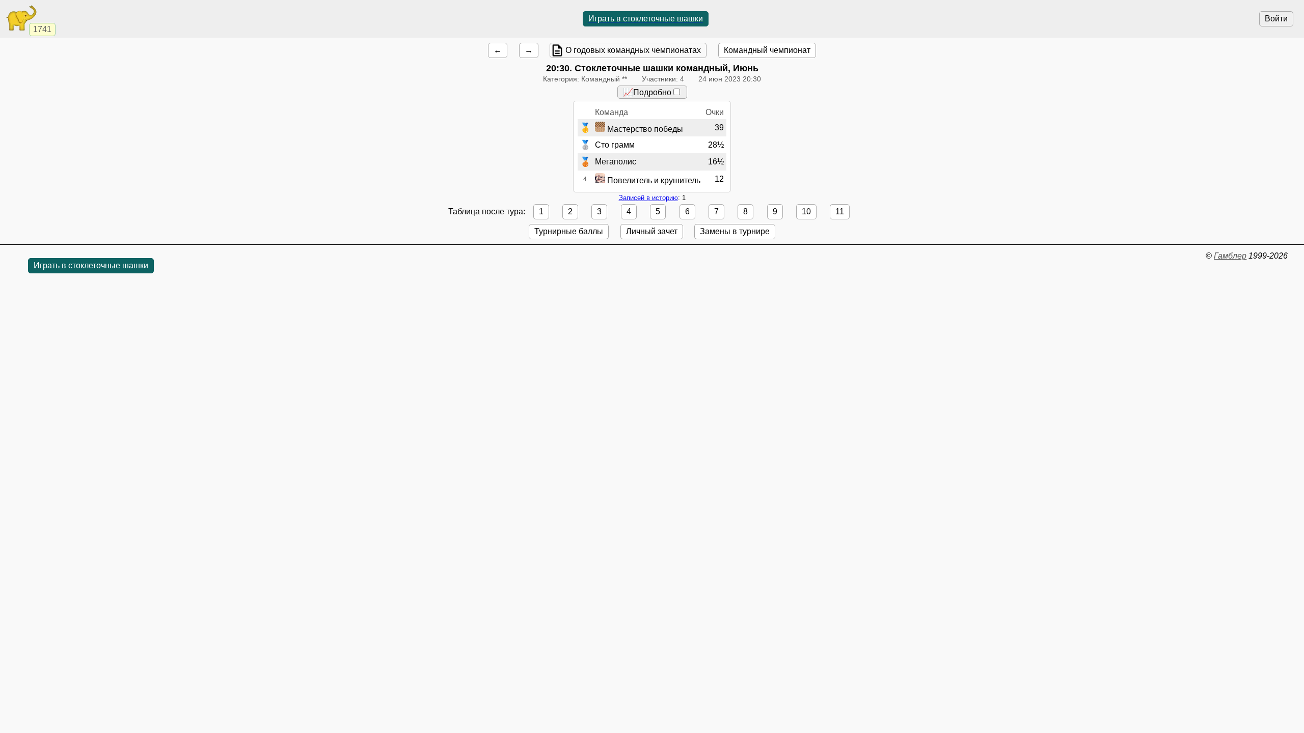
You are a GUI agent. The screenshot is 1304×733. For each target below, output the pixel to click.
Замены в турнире (735, 231)
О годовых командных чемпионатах (633, 50)
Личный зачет (651, 231)
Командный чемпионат (767, 50)
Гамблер (1230, 255)
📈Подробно (647, 92)
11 (839, 211)
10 (806, 211)
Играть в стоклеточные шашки (645, 18)
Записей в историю (648, 198)
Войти (1276, 18)
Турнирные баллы (568, 231)
